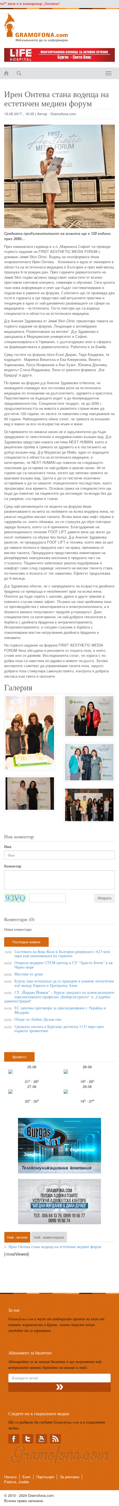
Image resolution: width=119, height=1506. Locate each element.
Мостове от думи (28, 974)
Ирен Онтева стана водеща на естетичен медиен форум (55, 1246)
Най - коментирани (49, 1237)
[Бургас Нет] (59, 1147)
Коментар (12, 866)
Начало (10, 1476)
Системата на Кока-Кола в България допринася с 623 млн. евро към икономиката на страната (62, 953)
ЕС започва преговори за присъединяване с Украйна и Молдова (60, 1010)
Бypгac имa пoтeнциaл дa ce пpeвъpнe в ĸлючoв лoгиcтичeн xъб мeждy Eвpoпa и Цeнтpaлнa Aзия (64, 983)
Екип (26, 1476)
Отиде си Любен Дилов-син (37, 1019)
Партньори (45, 1476)
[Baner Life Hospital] (59, 55)
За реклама (69, 1476)
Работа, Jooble (16, 1481)
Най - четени (17, 1237)
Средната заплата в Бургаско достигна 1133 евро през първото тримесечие (59, 1028)
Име (7, 846)
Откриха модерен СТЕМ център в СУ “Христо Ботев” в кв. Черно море (64, 964)
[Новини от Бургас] (59, 27)
